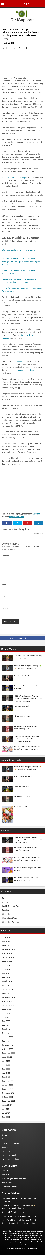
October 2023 (7, 1001)
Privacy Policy (7, 1183)
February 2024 (7, 985)
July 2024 (6, 965)
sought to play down (26, 370)
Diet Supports (25, 3)
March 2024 (7, 981)
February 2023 (7, 1033)
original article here (16, 517)
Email (4, 596)
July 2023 (6, 1013)
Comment (6, 556)
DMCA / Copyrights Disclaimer (14, 1179)
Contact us (6, 1171)
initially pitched (18, 361)
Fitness (5, 902)
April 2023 (6, 1025)
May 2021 (6, 1117)
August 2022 (7, 1057)
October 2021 (7, 1097)
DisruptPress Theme (31, 1248)
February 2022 (7, 1081)
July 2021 (6, 1109)
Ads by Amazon (38, 533)
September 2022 (8, 1053)
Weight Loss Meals (9, 918)
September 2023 (8, 1005)
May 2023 (6, 1021)
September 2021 (8, 1101)
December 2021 (8, 1089)
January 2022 (7, 1085)
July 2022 (6, 1061)
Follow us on (16, 638)
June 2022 (6, 1065)
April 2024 (6, 977)
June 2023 (6, 1017)
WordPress (18, 1248)
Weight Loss (7, 914)
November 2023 (8, 997)
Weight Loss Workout (10, 922)
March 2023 (7, 1029)
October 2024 (7, 953)
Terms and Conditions (10, 1187)
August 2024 (7, 961)
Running (5, 910)
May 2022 (6, 1069)
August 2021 (7, 1105)
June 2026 (6, 937)
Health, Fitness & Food (14, 48)
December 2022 (8, 1041)
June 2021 (6, 1113)
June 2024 (6, 969)
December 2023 (8, 993)
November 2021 (8, 1093)
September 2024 (8, 957)
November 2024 (8, 949)
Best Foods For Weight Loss (13, 1212)
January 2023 (7, 1037)
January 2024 (7, 989)
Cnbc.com (36, 514)
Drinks (4, 898)
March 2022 (7, 1077)
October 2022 (7, 1049)
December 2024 (8, 945)
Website (5, 608)
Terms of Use (35, 1242)
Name (5, 584)
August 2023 (7, 1009)
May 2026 (6, 941)
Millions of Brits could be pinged (14, 178)
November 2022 (8, 1045)
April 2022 (6, 1073)
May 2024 (6, 973)
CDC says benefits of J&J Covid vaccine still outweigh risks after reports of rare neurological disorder (21, 262)
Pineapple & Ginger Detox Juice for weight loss (20, 1216)
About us (5, 1175)
